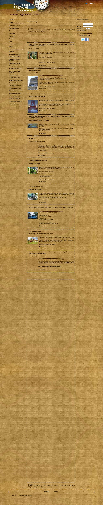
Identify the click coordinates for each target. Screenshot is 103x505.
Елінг (10, 41)
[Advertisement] (51, 38)
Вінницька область (14, 54)
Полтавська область (15, 85)
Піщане (31, 163)
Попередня (37, 30)
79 (47, 30)
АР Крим (11, 51)
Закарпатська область (16, 66)
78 (44, 30)
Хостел (11, 44)
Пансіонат (12, 36)
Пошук (11, 22)
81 (52, 30)
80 (49, 30)
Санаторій (12, 33)
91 (31, 31)
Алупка (31, 73)
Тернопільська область (16, 91)
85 (62, 30)
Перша (30, 30)
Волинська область (15, 56)
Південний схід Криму (35, 120)
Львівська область (14, 77)
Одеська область (14, 83)
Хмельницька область (15, 96)
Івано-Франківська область (14, 71)
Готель (11, 31)
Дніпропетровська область (14, 60)
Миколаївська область (16, 80)
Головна (11, 19)
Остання (43, 31)
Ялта (30, 48)
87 (68, 30)
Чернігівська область (15, 101)
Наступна (36, 31)
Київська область (14, 75)
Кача (30, 256)
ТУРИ (36, 15)
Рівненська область (15, 88)
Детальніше (42, 65)
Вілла (11, 46)
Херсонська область (15, 93)
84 (60, 30)
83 (57, 30)
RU (93, 4)
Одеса (31, 96)
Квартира (12, 39)
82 (55, 30)
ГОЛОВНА (14, 15)
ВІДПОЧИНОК (26, 15)
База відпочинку (14, 28)
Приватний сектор (14, 25)
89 (73, 30)
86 (65, 30)
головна (46, 491)
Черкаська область (15, 98)
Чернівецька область (15, 104)
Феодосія (31, 189)
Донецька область (14, 63)
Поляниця (32, 233)
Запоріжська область (15, 68)
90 (29, 31)
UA (88, 4)
